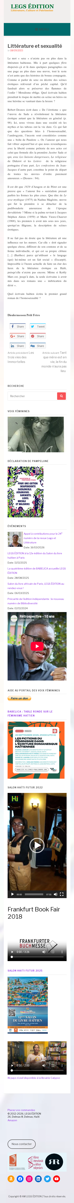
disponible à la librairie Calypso (34, 1077)
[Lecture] (12, 894)
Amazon (12, 1120)
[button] (37, 845)
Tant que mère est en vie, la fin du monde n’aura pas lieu (54, 362)
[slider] (34, 894)
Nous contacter (22, 1144)
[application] (37, 845)
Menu (44, 29)
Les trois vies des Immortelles (21, 357)
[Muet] (55, 894)
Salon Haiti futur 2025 (25, 970)
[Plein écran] (62, 894)
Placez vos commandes (21, 1110)
